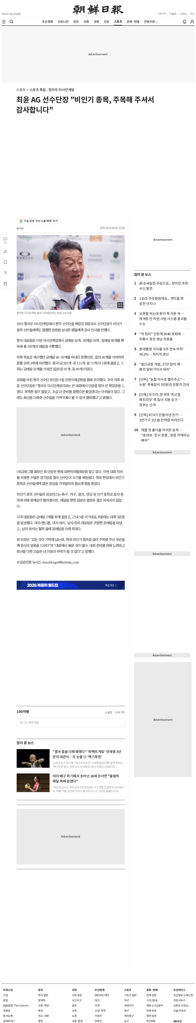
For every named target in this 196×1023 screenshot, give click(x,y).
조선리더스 (179, 990)
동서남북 (8, 1016)
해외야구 (129, 1005)
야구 (126, 1000)
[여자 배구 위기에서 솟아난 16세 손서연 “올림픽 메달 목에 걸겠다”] (33, 782)
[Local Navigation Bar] (4, 21)
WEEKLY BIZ (102, 995)
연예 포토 (151, 1010)
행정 (40, 1021)
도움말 (108, 712)
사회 (74, 990)
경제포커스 (9, 1021)
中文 (192, 13)
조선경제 (99, 990)
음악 (160, 1005)
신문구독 (162, 13)
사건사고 (77, 1000)
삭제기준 (120, 712)
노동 (74, 1016)
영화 (152, 1021)
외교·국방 (43, 1016)
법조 (74, 1005)
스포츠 (21, 90)
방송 (155, 1000)
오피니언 (8, 990)
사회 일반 (77, 995)
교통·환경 (77, 1021)
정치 (40, 990)
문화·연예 (152, 990)
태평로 (6, 1010)
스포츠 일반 (130, 995)
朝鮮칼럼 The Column (16, 1005)
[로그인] (192, 21)
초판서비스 (179, 1000)
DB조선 (177, 1021)
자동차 (98, 1016)
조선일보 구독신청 (183, 995)
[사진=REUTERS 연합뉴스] (33, 758)
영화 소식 (151, 1005)
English (173, 13)
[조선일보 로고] (98, 9)
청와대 (41, 1000)
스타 (148, 1000)
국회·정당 (43, 1005)
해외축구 (129, 1016)
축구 (126, 1010)
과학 (97, 1005)
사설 (5, 995)
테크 (97, 1000)
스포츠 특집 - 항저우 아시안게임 (51, 90)
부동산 (98, 1021)
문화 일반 (151, 1016)
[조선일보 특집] (71, 585)
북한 (40, 1010)
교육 (74, 1010)
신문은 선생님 (180, 1005)
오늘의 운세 (179, 1010)
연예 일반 (151, 995)
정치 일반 (43, 995)
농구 (126, 1021)
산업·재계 (100, 1010)
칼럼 (5, 1000)
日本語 (183, 13)
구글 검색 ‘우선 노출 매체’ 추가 (41, 221)
